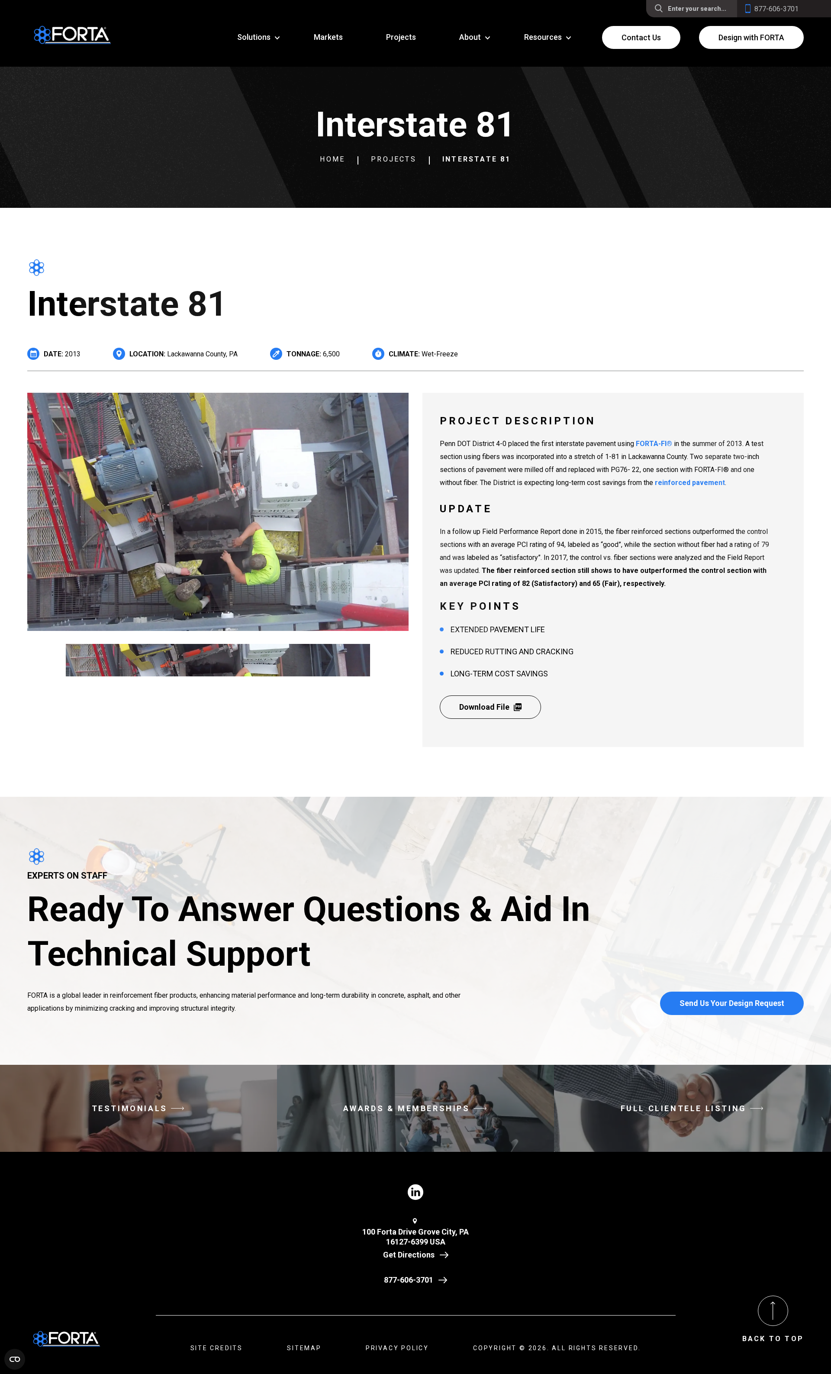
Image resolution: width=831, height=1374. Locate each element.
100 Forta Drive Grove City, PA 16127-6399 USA (415, 1236)
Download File (484, 706)
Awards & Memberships (406, 1108)
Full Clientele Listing (684, 1108)
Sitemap (304, 1348)
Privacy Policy (397, 1348)
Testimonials (129, 1108)
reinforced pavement (690, 482)
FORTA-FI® (654, 444)
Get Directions (409, 1254)
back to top (773, 1339)
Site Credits (216, 1348)
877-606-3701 (408, 1279)
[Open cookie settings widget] (14, 1359)
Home (332, 159)
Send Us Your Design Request (732, 1003)
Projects (393, 159)
